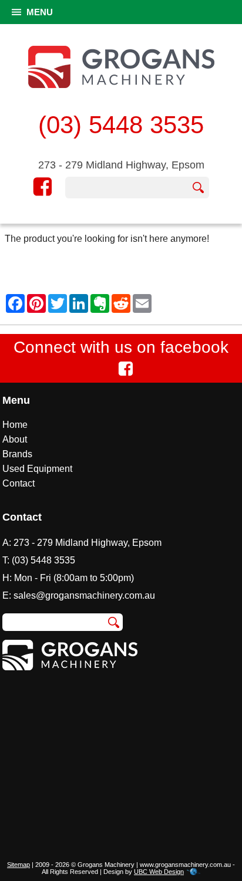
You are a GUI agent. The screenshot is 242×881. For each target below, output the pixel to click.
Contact (18, 483)
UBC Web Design (159, 871)
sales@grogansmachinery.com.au (84, 595)
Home (15, 425)
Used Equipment (37, 469)
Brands (17, 454)
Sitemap (18, 864)
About (14, 439)
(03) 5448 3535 (121, 125)
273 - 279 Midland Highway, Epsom (121, 165)
